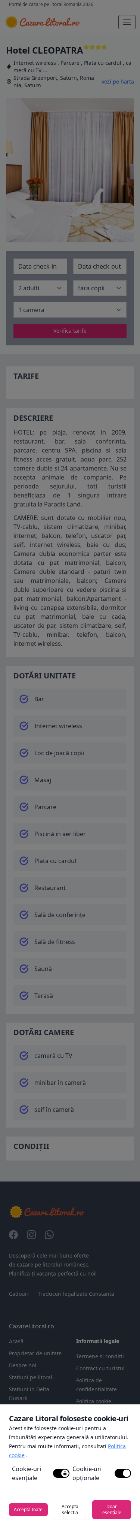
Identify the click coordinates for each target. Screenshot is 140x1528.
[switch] (61, 1473)
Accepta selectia (70, 1509)
